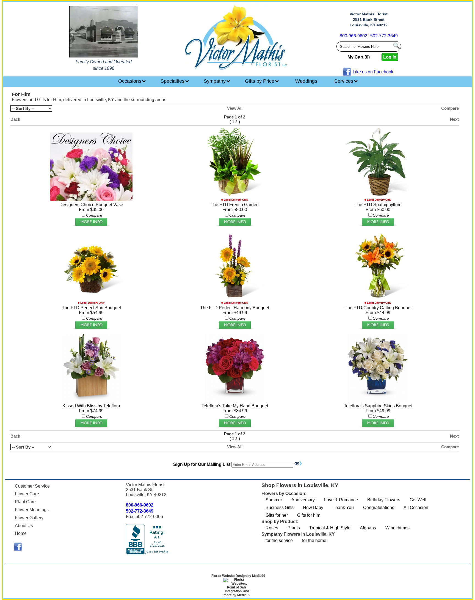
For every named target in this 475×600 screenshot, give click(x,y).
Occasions (130, 81)
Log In (389, 57)
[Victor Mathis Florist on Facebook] (17, 550)
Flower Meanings (32, 509)
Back (15, 119)
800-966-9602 (353, 36)
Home (21, 533)
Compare (450, 108)
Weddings (306, 81)
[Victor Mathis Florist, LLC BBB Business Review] (147, 553)
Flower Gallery (29, 517)
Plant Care (25, 501)
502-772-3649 (384, 36)
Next (454, 119)
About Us (24, 525)
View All (234, 108)
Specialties (173, 81)
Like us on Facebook (373, 72)
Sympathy (215, 81)
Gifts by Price (260, 81)
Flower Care (27, 493)
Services (344, 81)
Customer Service (32, 486)
